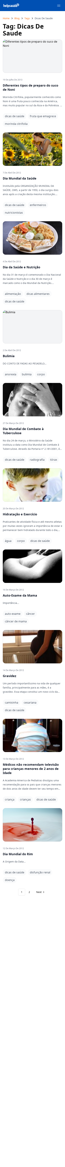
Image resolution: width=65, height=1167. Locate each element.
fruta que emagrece (43, 116)
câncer (30, 614)
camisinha (11, 702)
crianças (25, 799)
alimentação (13, 294)
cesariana (30, 702)
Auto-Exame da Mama (20, 595)
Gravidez (9, 676)
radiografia (37, 460)
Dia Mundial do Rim (18, 854)
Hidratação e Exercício (20, 514)
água (8, 541)
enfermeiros (38, 205)
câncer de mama (16, 621)
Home (6, 18)
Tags (27, 18)
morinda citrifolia (16, 124)
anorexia (10, 374)
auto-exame (12, 614)
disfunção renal (40, 872)
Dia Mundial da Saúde (19, 178)
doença (10, 880)
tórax (53, 460)
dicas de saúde (14, 116)
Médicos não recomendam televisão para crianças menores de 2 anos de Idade (31, 768)
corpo (41, 374)
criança (9, 799)
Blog (17, 18)
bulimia (27, 374)
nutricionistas (14, 212)
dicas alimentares (38, 294)
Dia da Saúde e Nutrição (21, 267)
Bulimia (9, 356)
